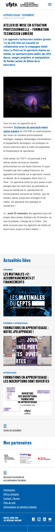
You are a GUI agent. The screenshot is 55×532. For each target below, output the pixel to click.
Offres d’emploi (11, 494)
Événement (28, 15)
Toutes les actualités (12, 430)
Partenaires (9, 490)
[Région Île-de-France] (44, 458)
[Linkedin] (44, 519)
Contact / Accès (11, 498)
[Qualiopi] (26, 458)
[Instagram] (39, 519)
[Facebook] (33, 519)
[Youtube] (50, 519)
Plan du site (9, 502)
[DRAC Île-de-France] (9, 458)
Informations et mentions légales (20, 507)
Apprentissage (11, 15)
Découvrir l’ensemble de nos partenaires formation (14, 478)
